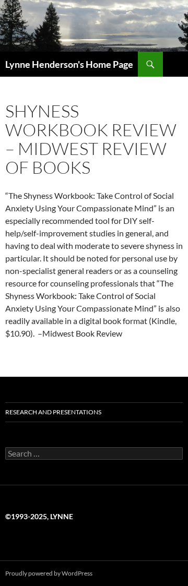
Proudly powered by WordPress (48, 573)
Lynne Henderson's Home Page (69, 64)
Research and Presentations (53, 412)
